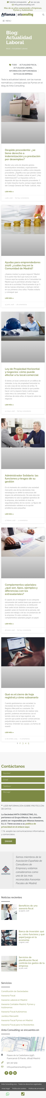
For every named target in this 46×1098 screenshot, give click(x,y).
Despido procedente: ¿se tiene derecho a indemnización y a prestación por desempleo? (22, 154)
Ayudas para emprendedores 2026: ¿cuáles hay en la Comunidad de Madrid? (22, 265)
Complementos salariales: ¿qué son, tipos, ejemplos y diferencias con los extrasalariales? (21, 589)
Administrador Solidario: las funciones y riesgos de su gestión (21, 478)
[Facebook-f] (6, 1073)
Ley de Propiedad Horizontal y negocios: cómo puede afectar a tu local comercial (22, 371)
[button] (23, 807)
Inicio (8, 48)
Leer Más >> (9, 192)
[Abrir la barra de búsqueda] (43, 15)
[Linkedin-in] (15, 1073)
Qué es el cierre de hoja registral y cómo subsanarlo (21, 696)
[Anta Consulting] (17, 15)
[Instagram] (11, 1073)
